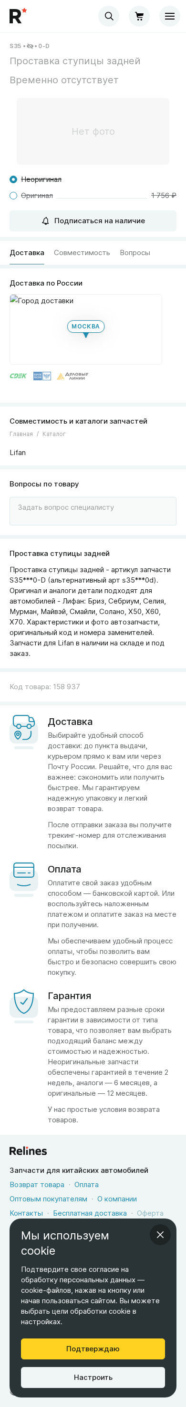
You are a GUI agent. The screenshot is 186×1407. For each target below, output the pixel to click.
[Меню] (169, 16)
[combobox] (108, 16)
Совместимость (82, 252)
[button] (86, 329)
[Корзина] (139, 16)
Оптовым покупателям (48, 1198)
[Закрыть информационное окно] (160, 1234)
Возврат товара (37, 1184)
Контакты (26, 1213)
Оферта (150, 1213)
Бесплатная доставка (90, 1213)
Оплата (86, 1184)
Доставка (27, 252)
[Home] (19, 16)
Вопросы (135, 252)
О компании (117, 1198)
